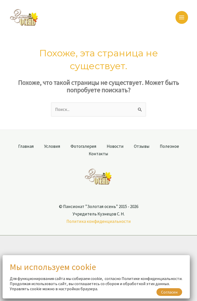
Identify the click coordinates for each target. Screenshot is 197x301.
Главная (26, 146)
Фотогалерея (83, 146)
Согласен (169, 292)
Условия (52, 146)
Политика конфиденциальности (98, 221)
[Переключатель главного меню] (181, 17)
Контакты (98, 154)
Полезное (169, 146)
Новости (115, 146)
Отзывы (142, 146)
